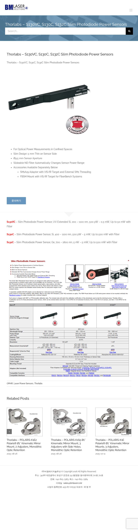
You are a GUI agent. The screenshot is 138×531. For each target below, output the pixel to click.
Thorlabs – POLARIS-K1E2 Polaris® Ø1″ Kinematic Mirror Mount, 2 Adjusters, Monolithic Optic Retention (24, 445)
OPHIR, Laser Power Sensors (20, 383)
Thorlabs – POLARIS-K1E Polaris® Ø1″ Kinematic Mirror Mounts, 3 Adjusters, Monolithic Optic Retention (112, 445)
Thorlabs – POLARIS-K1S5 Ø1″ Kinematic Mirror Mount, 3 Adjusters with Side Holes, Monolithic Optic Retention (68, 445)
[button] (9, 431)
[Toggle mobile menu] (131, 10)
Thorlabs (38, 383)
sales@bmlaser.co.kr (72, 483)
